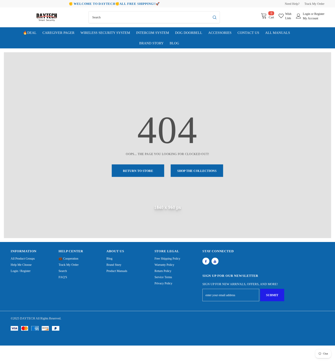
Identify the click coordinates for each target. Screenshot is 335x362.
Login (307, 13)
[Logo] (47, 17)
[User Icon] (298, 16)
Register (319, 13)
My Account (310, 18)
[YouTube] (215, 261)
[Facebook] (205, 261)
